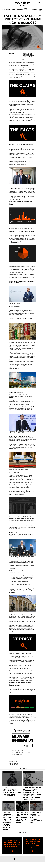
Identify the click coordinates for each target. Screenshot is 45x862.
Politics (13, 9)
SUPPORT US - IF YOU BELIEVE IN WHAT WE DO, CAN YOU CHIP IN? (32, 843)
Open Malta (40, 10)
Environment (6, 9)
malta (27, 57)
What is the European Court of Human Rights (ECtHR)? (22, 144)
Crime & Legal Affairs (26, 9)
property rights (31, 57)
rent (23, 59)
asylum (26, 53)
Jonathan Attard (32, 56)
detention (30, 53)
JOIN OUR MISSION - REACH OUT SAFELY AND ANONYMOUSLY (12, 843)
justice (23, 57)
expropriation (28, 55)
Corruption (20, 9)
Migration (35, 9)
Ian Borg (27, 56)
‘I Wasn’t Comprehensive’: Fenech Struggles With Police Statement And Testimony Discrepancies (12, 792)
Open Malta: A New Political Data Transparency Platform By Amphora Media (22, 817)
